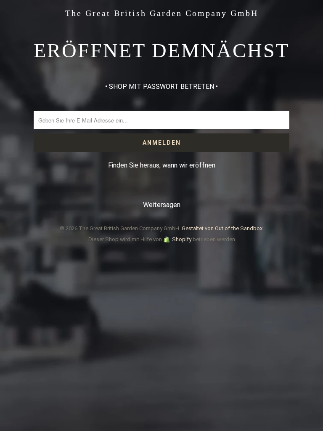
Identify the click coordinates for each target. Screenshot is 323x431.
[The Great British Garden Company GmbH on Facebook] (136, 189)
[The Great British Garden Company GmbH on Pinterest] (153, 189)
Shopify (181, 239)
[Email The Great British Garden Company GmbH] (186, 189)
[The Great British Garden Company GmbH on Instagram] (169, 189)
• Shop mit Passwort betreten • (161, 86)
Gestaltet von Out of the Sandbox (222, 228)
